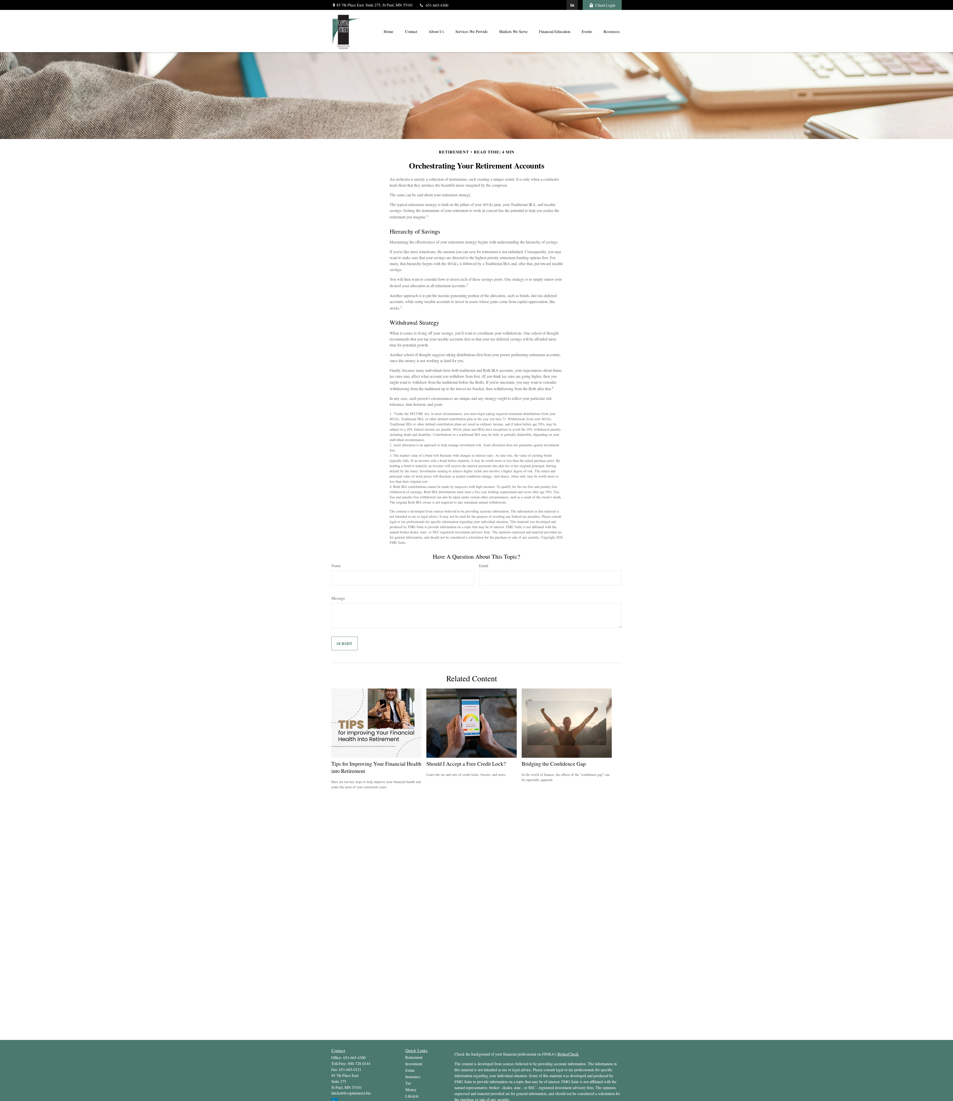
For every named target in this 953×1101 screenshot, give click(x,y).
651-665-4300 (437, 5)
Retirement (413, 1057)
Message (338, 598)
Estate (410, 1070)
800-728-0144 (359, 1063)
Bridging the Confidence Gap (554, 763)
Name (336, 565)
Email (483, 565)
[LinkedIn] (572, 5)
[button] (388, 31)
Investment (413, 1063)
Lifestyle (412, 1096)
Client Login (605, 5)
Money (410, 1089)
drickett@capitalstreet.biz (351, 1093)
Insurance (412, 1076)
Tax (408, 1083)
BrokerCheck (568, 1054)
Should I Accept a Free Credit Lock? (466, 763)
